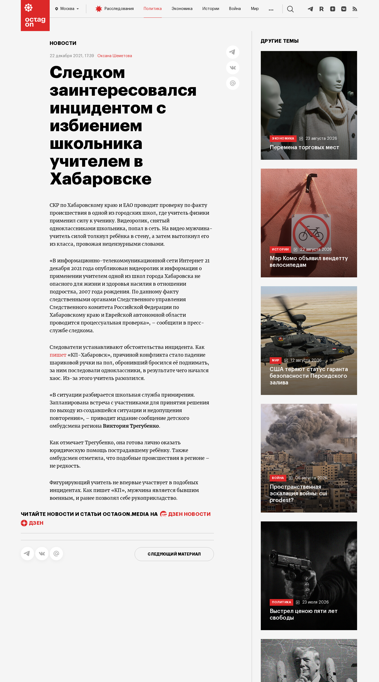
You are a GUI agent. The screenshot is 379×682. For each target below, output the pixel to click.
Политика (153, 9)
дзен (36, 523)
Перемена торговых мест (304, 147)
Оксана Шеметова (114, 56)
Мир (255, 9)
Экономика (182, 9)
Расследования (119, 9)
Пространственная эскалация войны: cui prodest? (298, 493)
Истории (211, 9)
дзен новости (189, 514)
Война (235, 9)
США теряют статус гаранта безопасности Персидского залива (309, 376)
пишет (58, 355)
